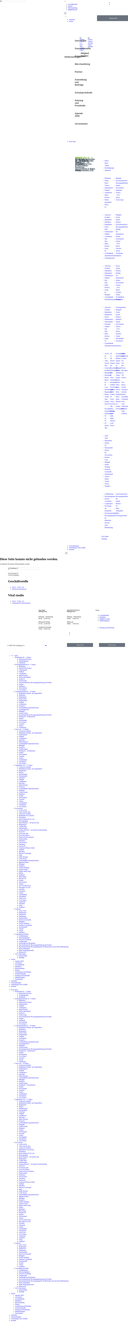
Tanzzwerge (23, 681)
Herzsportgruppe (24, 938)
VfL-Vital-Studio (20, 954)
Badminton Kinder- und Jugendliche (30, 693)
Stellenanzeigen (20, 977)
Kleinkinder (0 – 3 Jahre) (23, 991)
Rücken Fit (22, 878)
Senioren (18, 909)
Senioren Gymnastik (25, 925)
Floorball (22, 778)
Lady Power (23, 859)
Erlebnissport (23, 670)
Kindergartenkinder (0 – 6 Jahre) (25, 664)
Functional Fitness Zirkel (27, 848)
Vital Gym (22, 898)
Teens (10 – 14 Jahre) (22, 729)
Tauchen (21, 724)
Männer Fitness (24, 862)
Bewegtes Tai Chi (24, 887)
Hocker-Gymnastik (25, 853)
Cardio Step (22, 826)
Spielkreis (22, 663)
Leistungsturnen (24, 709)
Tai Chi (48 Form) (24, 885)
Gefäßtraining (23, 936)
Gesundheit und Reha (22, 934)
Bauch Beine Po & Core (26, 819)
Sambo (21, 684)
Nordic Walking (24, 868)
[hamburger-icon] (65, 1)
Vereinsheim (19, 979)
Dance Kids (22, 699)
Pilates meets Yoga (25, 871)
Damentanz (22, 916)
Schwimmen (23, 688)
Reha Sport (22, 877)
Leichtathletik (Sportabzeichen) (29, 708)
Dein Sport (72, 141)
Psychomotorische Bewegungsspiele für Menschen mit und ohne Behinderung (43, 947)
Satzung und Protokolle (22, 975)
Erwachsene (19, 808)
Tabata (21, 884)
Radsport (22, 794)
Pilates (21, 873)
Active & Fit (23, 810)
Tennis (21, 726)
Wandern (22, 903)
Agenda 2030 (19, 961)
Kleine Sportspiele (25, 677)
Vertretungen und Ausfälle (77, 548)
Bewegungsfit (23, 821)
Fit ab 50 (22, 832)
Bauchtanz (22, 817)
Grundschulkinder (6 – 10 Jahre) (25, 691)
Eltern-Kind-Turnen (25, 659)
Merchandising (72, 8)
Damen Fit (22, 914)
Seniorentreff (23, 927)
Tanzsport (22, 891)
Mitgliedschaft (72, 9)
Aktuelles (72, 19)
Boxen (21, 772)
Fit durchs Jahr (23, 833)
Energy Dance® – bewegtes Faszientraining (33, 830)
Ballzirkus (22, 666)
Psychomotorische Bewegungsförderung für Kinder (35, 682)
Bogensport (22, 697)
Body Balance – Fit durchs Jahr (29, 823)
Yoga (20, 905)
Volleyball (22, 902)
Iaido (20, 855)
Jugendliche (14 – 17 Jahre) (23, 765)
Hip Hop (22, 740)
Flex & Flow (23, 842)
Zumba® (22, 907)
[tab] (85, 157)
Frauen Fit (22, 846)
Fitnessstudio (23, 776)
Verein (71, 21)
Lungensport (23, 941)
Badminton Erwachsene (26, 815)
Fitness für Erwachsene (26, 837)
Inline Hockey (23, 675)
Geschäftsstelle (72, 4)
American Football (25, 731)
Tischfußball (23, 760)
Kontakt (71, 549)
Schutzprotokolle (20, 974)
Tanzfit (21, 929)
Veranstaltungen (74, 546)
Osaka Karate (23, 713)
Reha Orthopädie (24, 948)
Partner (70, 6)
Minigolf (21, 711)
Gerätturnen (22, 673)
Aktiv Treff (22, 911)
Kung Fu (22, 679)
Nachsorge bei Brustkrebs (27, 943)
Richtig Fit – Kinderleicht (27, 717)
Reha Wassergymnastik (26, 950)
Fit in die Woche (24, 835)
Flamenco (22, 841)
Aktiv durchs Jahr (24, 812)
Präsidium (18, 966)
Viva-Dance (23, 806)
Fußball (21, 672)
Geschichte (18, 963)
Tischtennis (22, 727)
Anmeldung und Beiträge (23, 972)
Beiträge (21, 957)
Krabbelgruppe (23, 661)
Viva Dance (22, 690)
